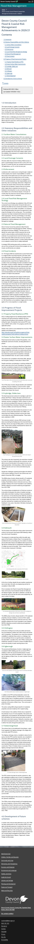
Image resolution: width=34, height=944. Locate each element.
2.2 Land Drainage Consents (12, 47)
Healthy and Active (6, 874)
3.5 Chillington (8, 71)
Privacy (3, 934)
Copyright (3, 931)
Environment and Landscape (8, 870)
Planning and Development (8, 884)
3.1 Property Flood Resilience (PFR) (14, 62)
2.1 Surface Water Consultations (13, 44)
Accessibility (4, 940)
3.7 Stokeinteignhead (10, 75)
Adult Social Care (5, 854)
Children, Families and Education (10, 857)
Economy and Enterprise (7, 867)
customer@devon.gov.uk (8, 920)
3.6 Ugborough (8, 73)
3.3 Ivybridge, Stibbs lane (11, 66)
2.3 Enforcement (9, 49)
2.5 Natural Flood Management (13, 54)
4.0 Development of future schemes (12, 78)
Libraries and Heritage (7, 880)
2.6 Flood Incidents (9, 56)
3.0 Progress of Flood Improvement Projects (14, 59)
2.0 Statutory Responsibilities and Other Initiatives (16, 42)
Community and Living (7, 860)
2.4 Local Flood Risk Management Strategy (16, 51)
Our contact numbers (7, 913)
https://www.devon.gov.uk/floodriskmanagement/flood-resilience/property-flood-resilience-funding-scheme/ (16, 333)
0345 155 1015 (5, 923)
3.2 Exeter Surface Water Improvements (15, 64)
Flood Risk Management (13, 5)
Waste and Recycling (6, 890)
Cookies (3, 929)
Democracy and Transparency (9, 863)
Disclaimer (4, 926)
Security (3, 937)
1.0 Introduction (7, 39)
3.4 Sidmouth (8, 68)
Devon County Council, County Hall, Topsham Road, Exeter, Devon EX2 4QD (16, 908)
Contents (5, 83)
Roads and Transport (6, 887)
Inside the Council (6, 877)
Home (3, 9)
